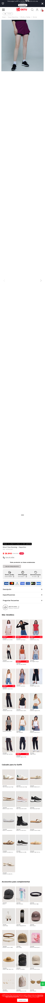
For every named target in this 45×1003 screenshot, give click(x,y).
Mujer (4, 17)
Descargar (22, 5)
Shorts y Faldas (25, 17)
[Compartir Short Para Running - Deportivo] (4, 537)
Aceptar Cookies (22, 1000)
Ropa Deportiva (13, 17)
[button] (37, 10)
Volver (9, 13)
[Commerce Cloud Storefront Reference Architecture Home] (22, 10)
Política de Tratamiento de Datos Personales (12, 996)
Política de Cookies (40, 995)
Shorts (35, 17)
